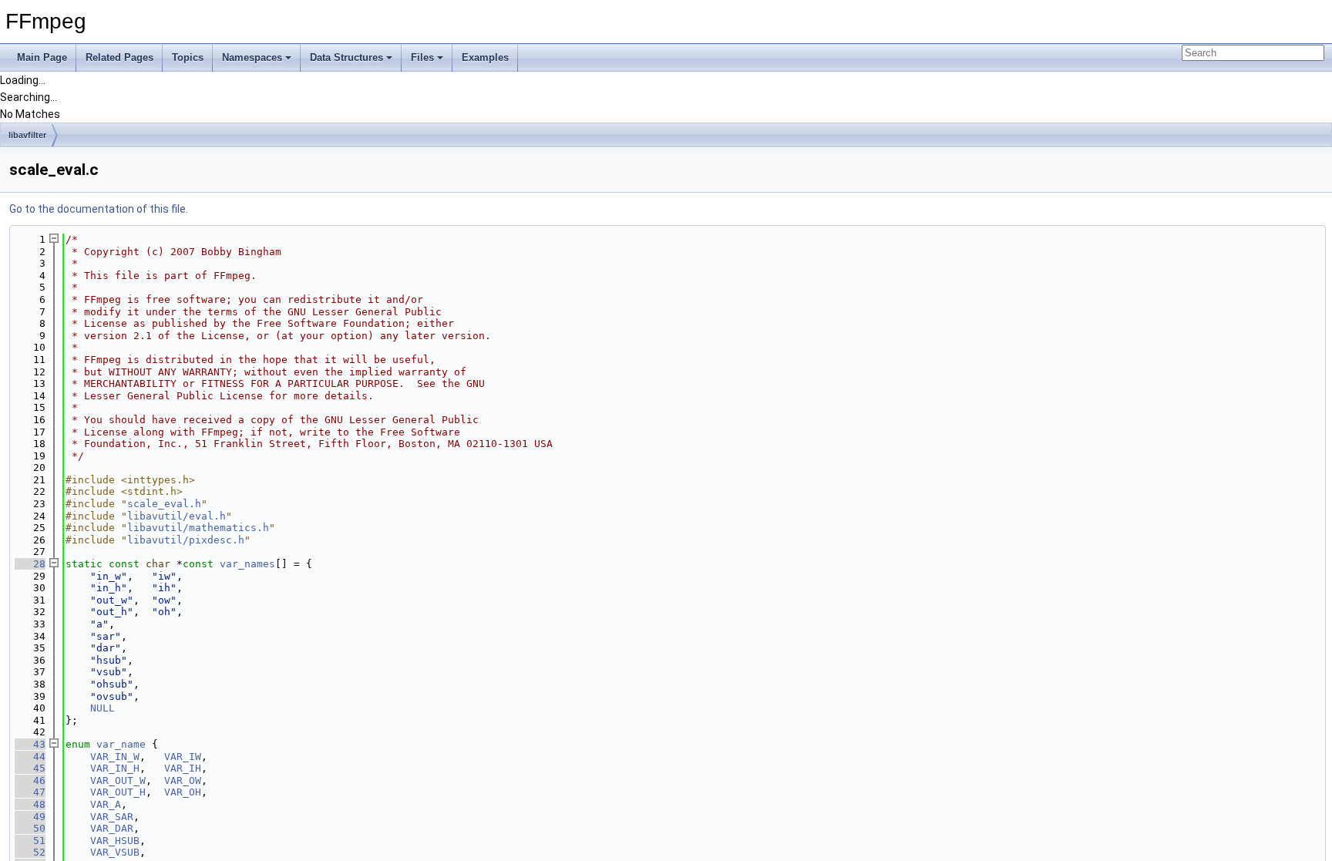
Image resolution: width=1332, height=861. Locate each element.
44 (30, 756)
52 (30, 852)
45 (30, 768)
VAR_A (105, 804)
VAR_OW (182, 780)
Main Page (42, 57)
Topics (188, 57)
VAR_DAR (111, 828)
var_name (121, 744)
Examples (485, 57)
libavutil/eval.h (176, 516)
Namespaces (252, 57)
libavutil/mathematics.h (198, 527)
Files (422, 57)
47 (30, 792)
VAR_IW (182, 756)
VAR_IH (182, 768)
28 (30, 564)
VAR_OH (182, 792)
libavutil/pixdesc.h (185, 540)
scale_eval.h (164, 504)
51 (30, 840)
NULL (102, 708)
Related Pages (119, 57)
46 (30, 780)
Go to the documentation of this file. (98, 209)
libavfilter (27, 135)
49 (30, 816)
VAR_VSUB (115, 852)
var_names (247, 564)
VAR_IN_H (115, 768)
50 (30, 828)
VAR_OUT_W (118, 780)
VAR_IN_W (115, 756)
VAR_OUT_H (118, 792)
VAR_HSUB (115, 840)
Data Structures (346, 57)
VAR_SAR (111, 816)
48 (30, 804)
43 (30, 744)
